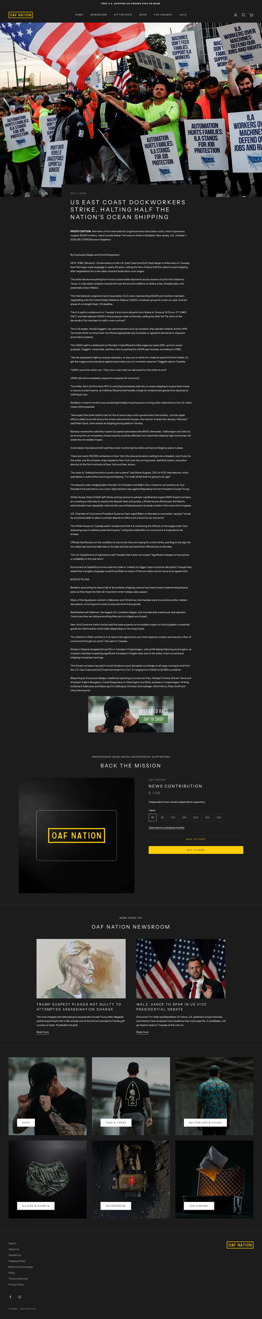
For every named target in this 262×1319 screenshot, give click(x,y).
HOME (79, 15)
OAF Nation (157, 779)
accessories (116, 1205)
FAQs (12, 1272)
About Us (14, 1249)
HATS (26, 1122)
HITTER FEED (123, 15)
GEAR (143, 15)
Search (12, 1243)
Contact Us (15, 1255)
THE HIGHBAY (163, 15)
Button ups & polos (205, 1122)
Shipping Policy (17, 1261)
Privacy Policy (16, 1284)
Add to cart (196, 839)
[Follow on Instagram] (19, 1297)
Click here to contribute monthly (166, 827)
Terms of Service (18, 1278)
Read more (43, 1032)
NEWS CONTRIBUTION (175, 786)
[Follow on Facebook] (10, 1297)
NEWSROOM (99, 15)
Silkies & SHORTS (35, 1205)
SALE (183, 15)
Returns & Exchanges (21, 1266)
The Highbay (199, 1205)
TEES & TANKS (116, 1122)
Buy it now (196, 850)
